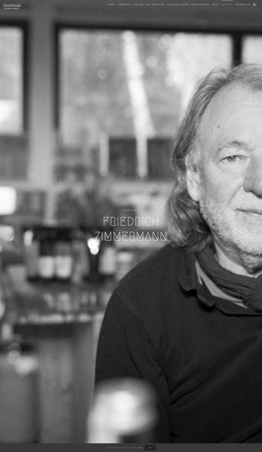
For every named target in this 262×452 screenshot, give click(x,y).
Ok (150, 447)
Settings (139, 448)
